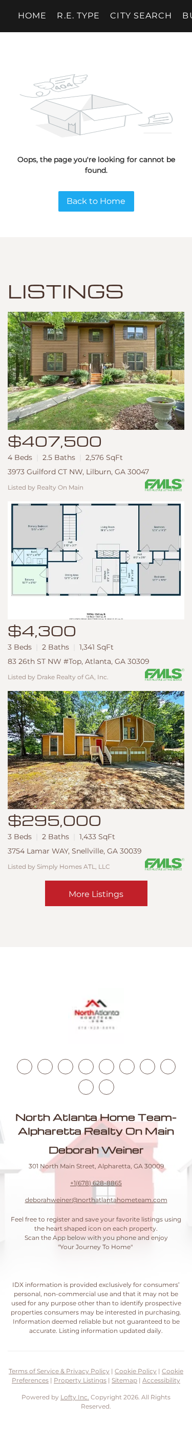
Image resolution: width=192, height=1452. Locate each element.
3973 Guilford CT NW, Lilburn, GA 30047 (78, 471)
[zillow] (86, 1066)
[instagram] (106, 1066)
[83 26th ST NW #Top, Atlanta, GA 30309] (96, 560)
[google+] (106, 1087)
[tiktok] (147, 1066)
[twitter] (65, 1066)
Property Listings (80, 1380)
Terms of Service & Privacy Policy (59, 1371)
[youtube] (127, 1066)
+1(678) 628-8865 (96, 1183)
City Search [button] (141, 15)
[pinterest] (86, 1087)
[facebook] (24, 1066)
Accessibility (161, 1380)
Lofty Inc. (74, 1397)
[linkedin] (45, 1066)
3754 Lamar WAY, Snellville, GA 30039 (75, 851)
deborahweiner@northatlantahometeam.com (96, 1200)
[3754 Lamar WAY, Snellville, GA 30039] (96, 750)
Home (32, 15)
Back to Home (96, 201)
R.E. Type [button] (78, 15)
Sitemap (124, 1380)
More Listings (96, 894)
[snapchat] (168, 1066)
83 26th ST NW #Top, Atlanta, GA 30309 (79, 661)
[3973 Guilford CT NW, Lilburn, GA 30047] (96, 371)
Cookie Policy (136, 1371)
